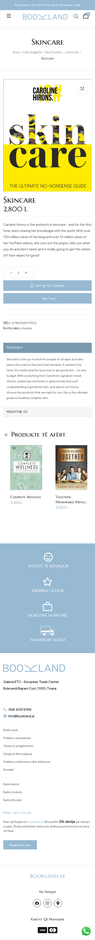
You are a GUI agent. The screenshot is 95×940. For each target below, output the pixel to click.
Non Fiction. (54, 52)
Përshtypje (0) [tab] (16, 412)
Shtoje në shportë (50, 285)
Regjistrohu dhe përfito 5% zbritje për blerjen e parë (47, 5)
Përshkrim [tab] (14, 348)
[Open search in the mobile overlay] (76, 16)
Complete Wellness (25, 497)
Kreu (16, 52)
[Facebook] (37, 903)
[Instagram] (47, 903)
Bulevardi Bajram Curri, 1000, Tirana (29, 688)
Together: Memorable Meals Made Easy (70, 502)
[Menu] (9, 15)
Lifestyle (72, 52)
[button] (82, 88)
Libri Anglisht (32, 52)
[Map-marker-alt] (58, 903)
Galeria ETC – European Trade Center (31, 681)
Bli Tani (48, 298)
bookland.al (36, 821)
